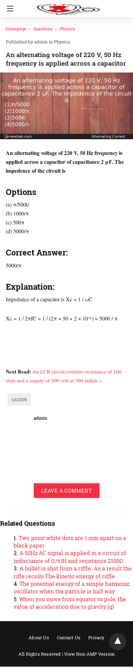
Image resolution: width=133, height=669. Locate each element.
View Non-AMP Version (89, 654)
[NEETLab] (68, 6)
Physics (67, 28)
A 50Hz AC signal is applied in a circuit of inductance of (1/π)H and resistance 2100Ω (70, 556)
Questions (43, 28)
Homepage (16, 28)
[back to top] (117, 641)
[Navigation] (8, 8)
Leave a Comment (66, 490)
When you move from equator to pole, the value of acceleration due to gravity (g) (70, 602)
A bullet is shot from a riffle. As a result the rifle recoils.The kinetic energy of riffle (73, 572)
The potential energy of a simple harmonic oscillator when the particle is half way (72, 587)
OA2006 (19, 399)
